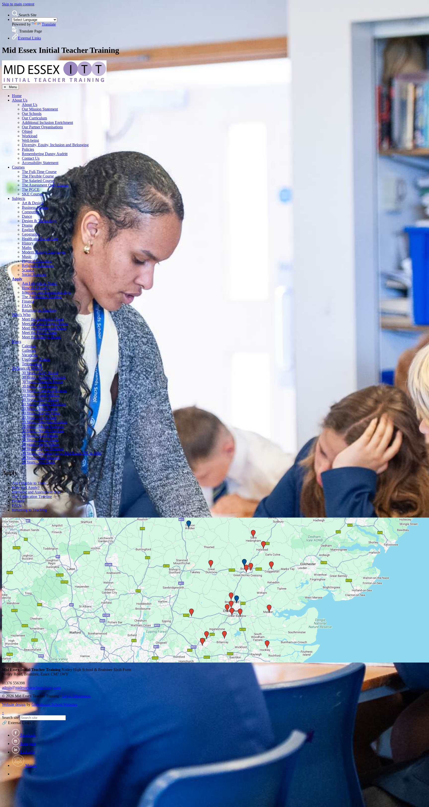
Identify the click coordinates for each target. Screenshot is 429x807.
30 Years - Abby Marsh (40, 373)
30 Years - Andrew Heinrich (44, 377)
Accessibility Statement (40, 163)
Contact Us (30, 158)
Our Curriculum (34, 118)
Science (28, 270)
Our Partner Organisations (42, 127)
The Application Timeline (42, 297)
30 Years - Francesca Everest (44, 390)
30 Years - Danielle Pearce (42, 382)
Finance (28, 301)
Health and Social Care (40, 239)
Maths (27, 248)
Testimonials (31, 364)
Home (17, 96)
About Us (19, 100)
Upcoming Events (36, 359)
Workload (29, 136)
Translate (49, 24)
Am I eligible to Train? (39, 283)
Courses (18, 167)
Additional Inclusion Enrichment (47, 122)
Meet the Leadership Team (43, 319)
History (28, 243)
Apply (17, 279)
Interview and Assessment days (46, 292)
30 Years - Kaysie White (41, 413)
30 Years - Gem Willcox (40, 395)
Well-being (30, 140)
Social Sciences (34, 274)
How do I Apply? (35, 288)
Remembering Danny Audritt (45, 154)
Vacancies (29, 355)
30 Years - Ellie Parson (39, 386)
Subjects (18, 198)
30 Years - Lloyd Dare (39, 417)
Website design (14, 704)
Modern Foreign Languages (44, 252)
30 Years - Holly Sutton (40, 399)
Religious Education (38, 265)
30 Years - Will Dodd (38, 462)
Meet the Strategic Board (41, 337)
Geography (30, 234)
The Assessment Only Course (45, 185)
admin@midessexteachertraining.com (31, 687)
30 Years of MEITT (27, 368)
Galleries (29, 350)
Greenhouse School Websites (54, 704)
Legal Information (76, 696)
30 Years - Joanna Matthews (44, 404)
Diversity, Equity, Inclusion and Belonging (55, 145)
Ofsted (27, 131)
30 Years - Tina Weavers (41, 458)
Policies (28, 149)
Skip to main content (18, 4)
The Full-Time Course (39, 172)
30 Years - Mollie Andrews (43, 426)
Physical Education (37, 261)
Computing (30, 212)
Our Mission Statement (40, 109)
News (16, 341)
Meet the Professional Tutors (44, 328)
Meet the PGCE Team (39, 332)
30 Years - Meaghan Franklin (44, 422)
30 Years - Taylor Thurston (43, 449)
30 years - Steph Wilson (40, 444)
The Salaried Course (38, 180)
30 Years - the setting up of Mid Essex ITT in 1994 (61, 453)
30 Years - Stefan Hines (40, 440)
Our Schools (31, 113)
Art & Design (32, 203)
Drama (27, 225)
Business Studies (35, 207)
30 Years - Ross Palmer (40, 435)
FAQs (26, 306)
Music (27, 256)
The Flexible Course (38, 176)
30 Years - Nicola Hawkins (43, 431)
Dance (27, 216)
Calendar (29, 346)
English (28, 230)
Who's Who (21, 315)
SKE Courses (32, 194)
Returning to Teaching (39, 310)
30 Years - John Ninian (40, 408)
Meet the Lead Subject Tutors (45, 323)
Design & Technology (39, 221)
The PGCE (30, 189)
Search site (10, 717)
